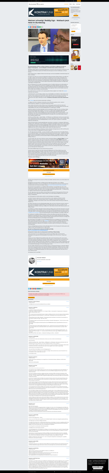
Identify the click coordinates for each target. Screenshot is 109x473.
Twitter (28, 27)
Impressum (74, 471)
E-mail (42, 27)
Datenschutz (79, 471)
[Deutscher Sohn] (72, 67)
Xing (39, 27)
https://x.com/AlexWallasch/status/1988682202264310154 (38, 230)
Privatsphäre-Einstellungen (97, 468)
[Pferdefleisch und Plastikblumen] (75, 67)
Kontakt (93, 470)
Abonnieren (73, 31)
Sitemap (71, 471)
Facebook (30, 27)
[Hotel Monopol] (79, 67)
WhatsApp (40, 27)
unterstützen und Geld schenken (48, 174)
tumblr (34, 27)
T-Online (31, 100)
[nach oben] (54, 471)
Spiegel (64, 90)
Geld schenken (76, 15)
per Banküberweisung (49, 285)
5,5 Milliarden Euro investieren (33, 212)
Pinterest (35, 27)
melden (68, 301)
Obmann (46, 220)
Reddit (32, 27)
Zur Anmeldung (31, 297)
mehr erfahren (76, 19)
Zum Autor (39, 261)
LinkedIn (37, 27)
